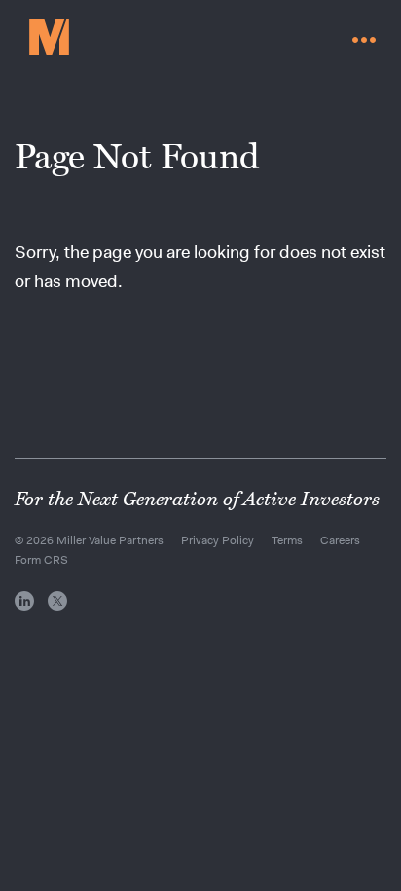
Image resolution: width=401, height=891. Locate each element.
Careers (340, 540)
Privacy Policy (217, 540)
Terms (287, 540)
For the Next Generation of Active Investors (197, 499)
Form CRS (41, 560)
